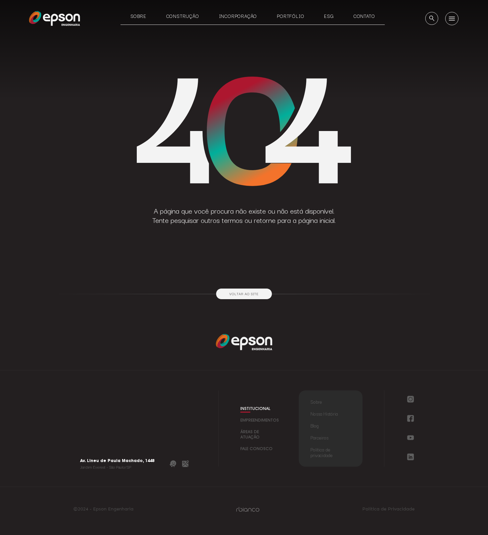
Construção (182, 16)
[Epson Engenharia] (244, 342)
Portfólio (290, 16)
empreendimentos (259, 421)
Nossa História (324, 413)
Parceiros (319, 437)
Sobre (138, 16)
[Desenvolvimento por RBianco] (247, 509)
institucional (255, 409)
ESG (328, 16)
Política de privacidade (321, 452)
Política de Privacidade (388, 509)
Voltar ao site (243, 294)
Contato (364, 16)
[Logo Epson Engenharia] (54, 18)
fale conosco (256, 449)
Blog (314, 425)
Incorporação (238, 16)
